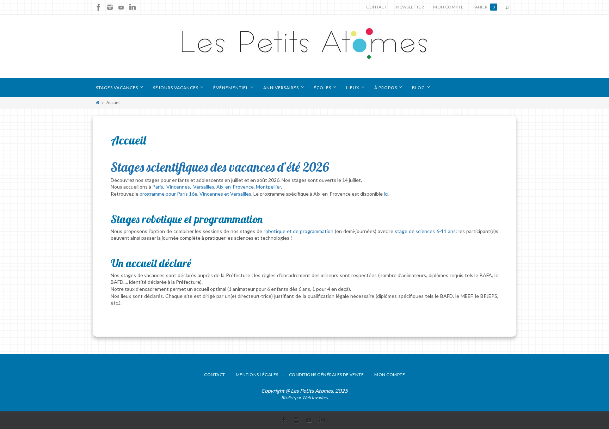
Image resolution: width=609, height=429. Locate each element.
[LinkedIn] (132, 7)
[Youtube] (121, 7)
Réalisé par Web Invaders (304, 397)
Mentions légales (257, 374)
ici (386, 194)
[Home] (97, 102)
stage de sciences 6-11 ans (425, 231)
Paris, (158, 187)
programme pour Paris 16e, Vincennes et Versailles (195, 194)
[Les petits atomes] (304, 46)
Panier (484, 7)
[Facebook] (98, 7)
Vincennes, (179, 187)
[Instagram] (110, 7)
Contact (376, 7)
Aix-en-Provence (235, 187)
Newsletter (410, 7)
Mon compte (448, 7)
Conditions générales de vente (326, 374)
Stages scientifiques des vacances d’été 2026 (220, 167)
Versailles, (204, 187)
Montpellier (268, 187)
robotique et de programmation (299, 231)
